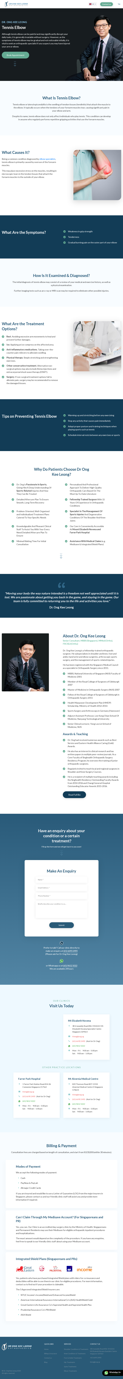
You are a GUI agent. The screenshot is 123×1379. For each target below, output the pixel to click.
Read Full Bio (74, 794)
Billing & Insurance (50, 1354)
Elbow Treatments (70, 1371)
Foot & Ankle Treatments (73, 1358)
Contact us (106, 4)
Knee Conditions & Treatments (75, 1354)
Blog (45, 1362)
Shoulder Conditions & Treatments (76, 1349)
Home (46, 1349)
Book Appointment (15, 55)
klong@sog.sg (78, 1036)
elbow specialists (47, 159)
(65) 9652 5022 (70, 965)
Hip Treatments (69, 1362)
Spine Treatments (70, 1367)
